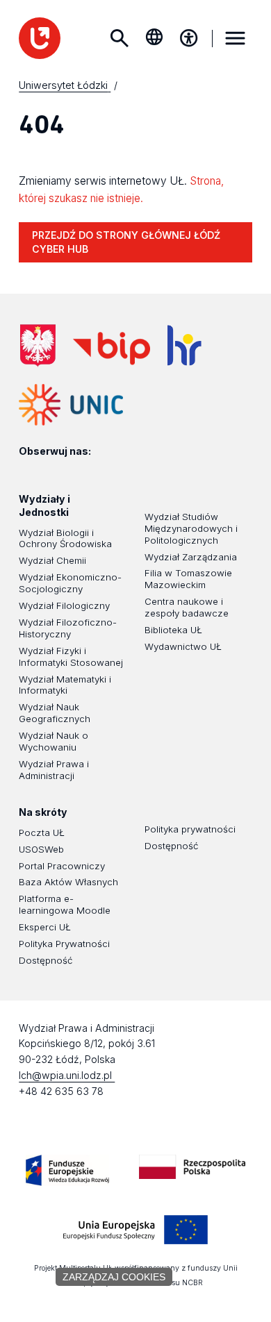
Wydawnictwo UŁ (183, 646)
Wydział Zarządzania (191, 556)
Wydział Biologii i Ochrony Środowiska (65, 538)
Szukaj (119, 38)
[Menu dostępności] (189, 38)
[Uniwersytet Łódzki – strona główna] (39, 38)
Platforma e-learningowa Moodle (64, 904)
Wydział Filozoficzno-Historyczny (68, 628)
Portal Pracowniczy (62, 865)
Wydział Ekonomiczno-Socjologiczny (70, 582)
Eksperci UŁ (45, 926)
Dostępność (45, 960)
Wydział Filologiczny (64, 605)
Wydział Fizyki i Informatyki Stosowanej (71, 656)
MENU (235, 38)
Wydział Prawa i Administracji (54, 769)
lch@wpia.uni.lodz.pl (67, 1075)
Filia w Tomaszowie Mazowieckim (188, 578)
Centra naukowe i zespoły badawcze (187, 607)
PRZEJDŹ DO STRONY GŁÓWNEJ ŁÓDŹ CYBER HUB (126, 242)
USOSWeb (41, 849)
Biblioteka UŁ (173, 629)
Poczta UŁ (42, 832)
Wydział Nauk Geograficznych (54, 712)
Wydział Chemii (52, 560)
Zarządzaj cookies (114, 1276)
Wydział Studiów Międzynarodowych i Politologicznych (191, 528)
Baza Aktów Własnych (68, 881)
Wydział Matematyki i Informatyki (65, 684)
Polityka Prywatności (64, 943)
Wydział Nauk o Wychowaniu (53, 741)
